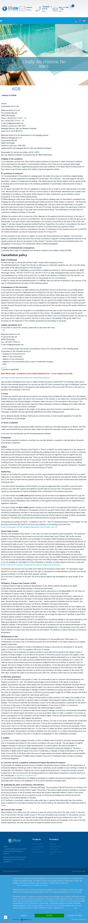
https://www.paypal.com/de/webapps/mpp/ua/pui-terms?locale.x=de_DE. (29, 527)
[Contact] (22, 8)
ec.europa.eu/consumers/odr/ (26, 776)
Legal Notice (74, 919)
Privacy (79, 871)
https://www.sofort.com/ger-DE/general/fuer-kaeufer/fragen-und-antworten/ (30, 565)
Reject (24, 915)
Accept (49, 915)
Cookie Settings (75, 915)
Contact (29, 7)
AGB (83, 871)
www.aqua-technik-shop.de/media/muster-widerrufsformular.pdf (25, 378)
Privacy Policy (69, 908)
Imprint (74, 871)
